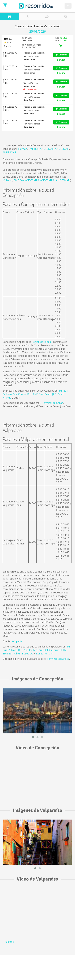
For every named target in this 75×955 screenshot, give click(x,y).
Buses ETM (60, 650)
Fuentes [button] (9, 941)
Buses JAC (50, 394)
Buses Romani (44, 653)
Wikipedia (17, 641)
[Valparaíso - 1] (37, 842)
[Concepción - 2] (37, 710)
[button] (36, 53)
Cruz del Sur (45, 650)
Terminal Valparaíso (58, 658)
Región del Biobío (42, 341)
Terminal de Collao (52, 402)
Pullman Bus (10, 394)
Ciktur (17, 653)
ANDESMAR (47, 148)
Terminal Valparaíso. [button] (32, 56)
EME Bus (33, 148)
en (68, 5)
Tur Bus (63, 390)
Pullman (22, 148)
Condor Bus (25, 394)
